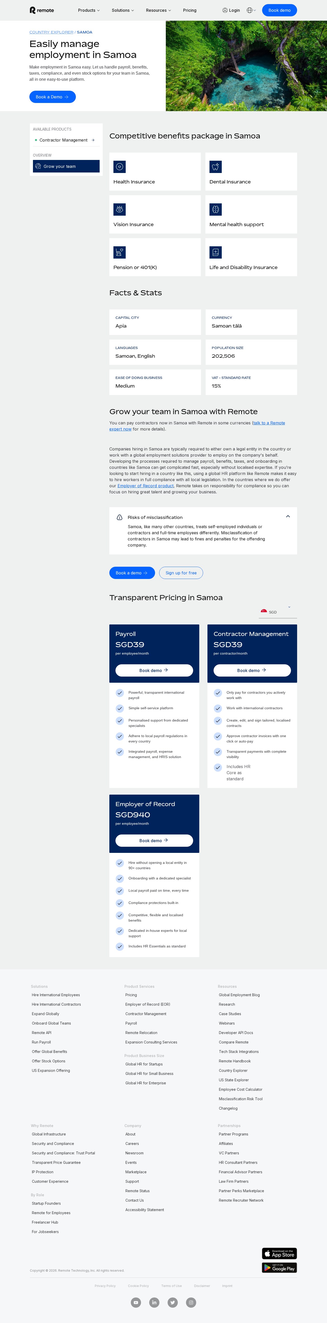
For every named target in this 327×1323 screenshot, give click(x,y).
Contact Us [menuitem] (134, 1200)
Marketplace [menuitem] (136, 1172)
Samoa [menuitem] (84, 32)
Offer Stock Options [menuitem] (48, 1061)
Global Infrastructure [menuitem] (49, 1134)
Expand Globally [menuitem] (45, 1014)
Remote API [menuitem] (41, 1032)
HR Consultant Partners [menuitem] (238, 1162)
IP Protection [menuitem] (42, 1172)
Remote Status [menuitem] (137, 1191)
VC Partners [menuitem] (229, 1153)
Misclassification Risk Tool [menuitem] (241, 1099)
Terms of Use (171, 1286)
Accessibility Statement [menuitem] (144, 1210)
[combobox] (278, 612)
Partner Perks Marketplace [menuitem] (241, 1191)
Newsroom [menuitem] (134, 1153)
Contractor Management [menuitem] (145, 1014)
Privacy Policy (105, 1286)
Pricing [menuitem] (131, 995)
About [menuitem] (130, 1134)
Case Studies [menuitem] (230, 1014)
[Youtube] (136, 1302)
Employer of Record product (145, 485)
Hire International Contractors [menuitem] (56, 1004)
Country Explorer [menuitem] (51, 32)
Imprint (227, 1286)
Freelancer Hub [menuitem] (45, 1222)
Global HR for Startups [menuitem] (144, 1064)
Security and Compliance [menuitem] (53, 1143)
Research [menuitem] (227, 1004)
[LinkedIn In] (154, 1302)
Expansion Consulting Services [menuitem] (151, 1042)
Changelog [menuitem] (228, 1108)
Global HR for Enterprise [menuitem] (145, 1083)
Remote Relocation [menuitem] (141, 1032)
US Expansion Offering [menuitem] (51, 1070)
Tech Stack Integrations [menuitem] (239, 1051)
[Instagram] (191, 1302)
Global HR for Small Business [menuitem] (149, 1073)
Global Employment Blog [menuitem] (239, 995)
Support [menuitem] (132, 1181)
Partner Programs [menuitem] (233, 1134)
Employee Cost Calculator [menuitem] (240, 1089)
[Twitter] (173, 1302)
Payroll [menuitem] (131, 1023)
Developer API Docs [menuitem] (236, 1032)
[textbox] (278, 612)
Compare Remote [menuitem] (234, 1042)
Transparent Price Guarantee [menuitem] (56, 1162)
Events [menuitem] (131, 1162)
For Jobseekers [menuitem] (45, 1231)
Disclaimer (202, 1286)
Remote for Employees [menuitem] (51, 1213)
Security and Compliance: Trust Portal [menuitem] (63, 1153)
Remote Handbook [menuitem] (235, 1061)
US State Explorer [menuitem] (234, 1080)
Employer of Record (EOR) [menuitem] (147, 1004)
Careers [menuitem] (132, 1143)
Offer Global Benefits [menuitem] (49, 1051)
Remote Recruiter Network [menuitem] (241, 1200)
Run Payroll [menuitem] (41, 1042)
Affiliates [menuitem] (226, 1143)
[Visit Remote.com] (42, 10)
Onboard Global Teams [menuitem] (51, 1023)
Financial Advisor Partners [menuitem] (240, 1172)
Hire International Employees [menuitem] (56, 995)
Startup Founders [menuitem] (46, 1203)
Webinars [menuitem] (227, 1023)
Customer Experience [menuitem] (50, 1181)
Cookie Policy (138, 1286)
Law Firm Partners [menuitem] (234, 1181)
